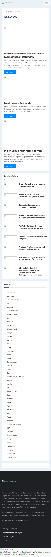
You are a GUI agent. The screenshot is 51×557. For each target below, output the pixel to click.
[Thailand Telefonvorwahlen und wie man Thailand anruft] (10, 250)
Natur (9, 402)
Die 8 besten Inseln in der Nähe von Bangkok (33, 237)
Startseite (9, 11)
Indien (9, 347)
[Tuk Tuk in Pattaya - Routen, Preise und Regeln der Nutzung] (10, 229)
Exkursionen (11, 457)
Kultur (9, 373)
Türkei (9, 439)
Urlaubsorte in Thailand (15, 377)
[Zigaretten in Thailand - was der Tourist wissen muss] (10, 187)
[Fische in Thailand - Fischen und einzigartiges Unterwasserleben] (10, 218)
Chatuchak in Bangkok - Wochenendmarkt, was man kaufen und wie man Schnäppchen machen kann (30, 271)
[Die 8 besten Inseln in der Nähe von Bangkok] (10, 239)
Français (47, 552)
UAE (8, 388)
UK (8, 318)
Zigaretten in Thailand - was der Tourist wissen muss (32, 185)
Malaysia (10, 380)
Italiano (20, 554)
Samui (9, 413)
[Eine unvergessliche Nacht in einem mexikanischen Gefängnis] (25, 38)
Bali (8, 303)
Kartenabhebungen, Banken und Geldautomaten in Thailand (32, 258)
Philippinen (11, 446)
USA (8, 428)
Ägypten (10, 340)
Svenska (9, 554)
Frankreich (11, 454)
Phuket (9, 406)
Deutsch (10, 549)
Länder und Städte (14, 424)
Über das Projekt (8, 537)
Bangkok (10, 307)
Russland (10, 410)
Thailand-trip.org (22, 520)
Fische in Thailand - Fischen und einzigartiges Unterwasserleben (32, 216)
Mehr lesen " (10, 72)
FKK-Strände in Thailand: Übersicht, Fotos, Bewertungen (31, 195)
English (22, 552)
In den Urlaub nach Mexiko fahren (23, 150)
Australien (10, 296)
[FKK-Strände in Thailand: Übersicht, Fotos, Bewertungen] (10, 197)
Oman (9, 395)
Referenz (10, 421)
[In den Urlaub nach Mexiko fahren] (25, 134)
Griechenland (12, 329)
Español (35, 552)
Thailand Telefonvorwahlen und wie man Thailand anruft (32, 248)
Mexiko (9, 384)
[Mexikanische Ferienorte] (25, 88)
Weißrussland (12, 314)
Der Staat (10, 325)
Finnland (10, 450)
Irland (9, 355)
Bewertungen (12, 391)
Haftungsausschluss (9, 529)
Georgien (10, 333)
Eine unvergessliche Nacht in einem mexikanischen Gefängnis (24, 55)
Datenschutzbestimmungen (12, 533)
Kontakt (4, 540)
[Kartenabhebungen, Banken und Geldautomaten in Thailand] (10, 260)
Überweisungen (13, 435)
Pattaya (10, 399)
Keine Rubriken (12, 311)
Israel (9, 344)
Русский (9, 552)
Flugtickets (11, 292)
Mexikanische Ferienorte (18, 103)
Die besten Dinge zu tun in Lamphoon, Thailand (29, 206)
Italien (9, 358)
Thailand (10, 432)
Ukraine (9, 443)
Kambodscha (12, 362)
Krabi (9, 369)
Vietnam (10, 322)
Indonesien (11, 351)
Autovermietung (13, 300)
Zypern (9, 366)
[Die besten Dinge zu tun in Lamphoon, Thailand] (10, 208)
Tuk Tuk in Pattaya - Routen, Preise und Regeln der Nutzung (31, 227)
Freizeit (9, 336)
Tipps (9, 417)
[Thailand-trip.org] (9, 3)
